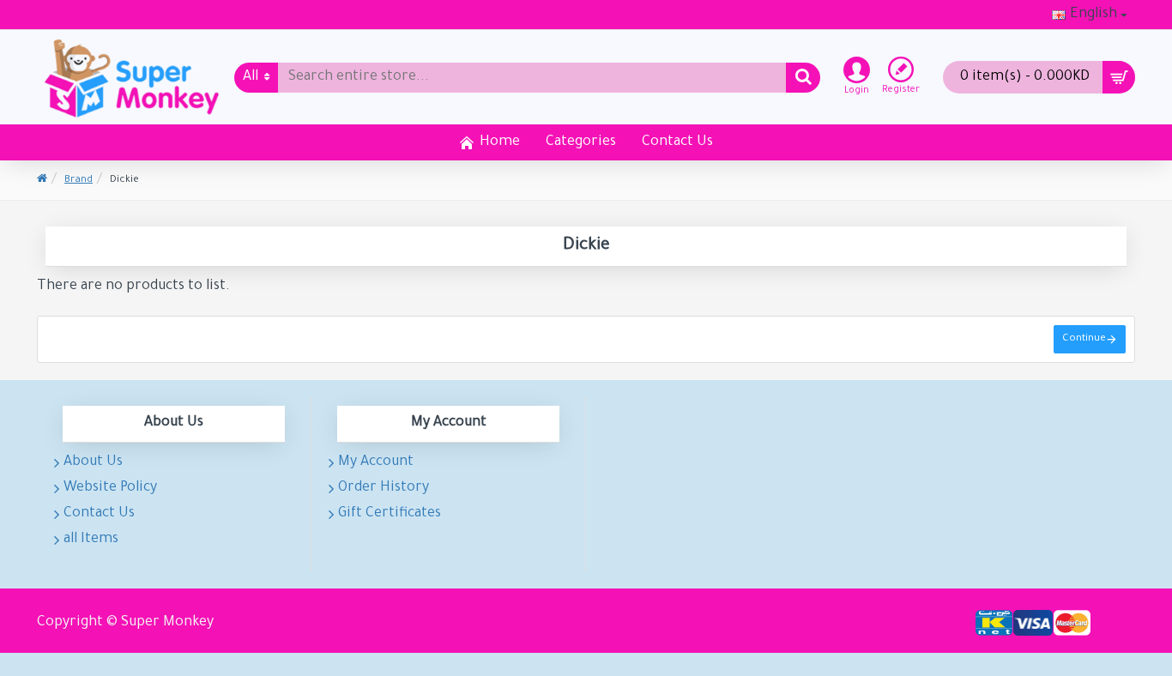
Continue (1084, 339)
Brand (78, 180)
